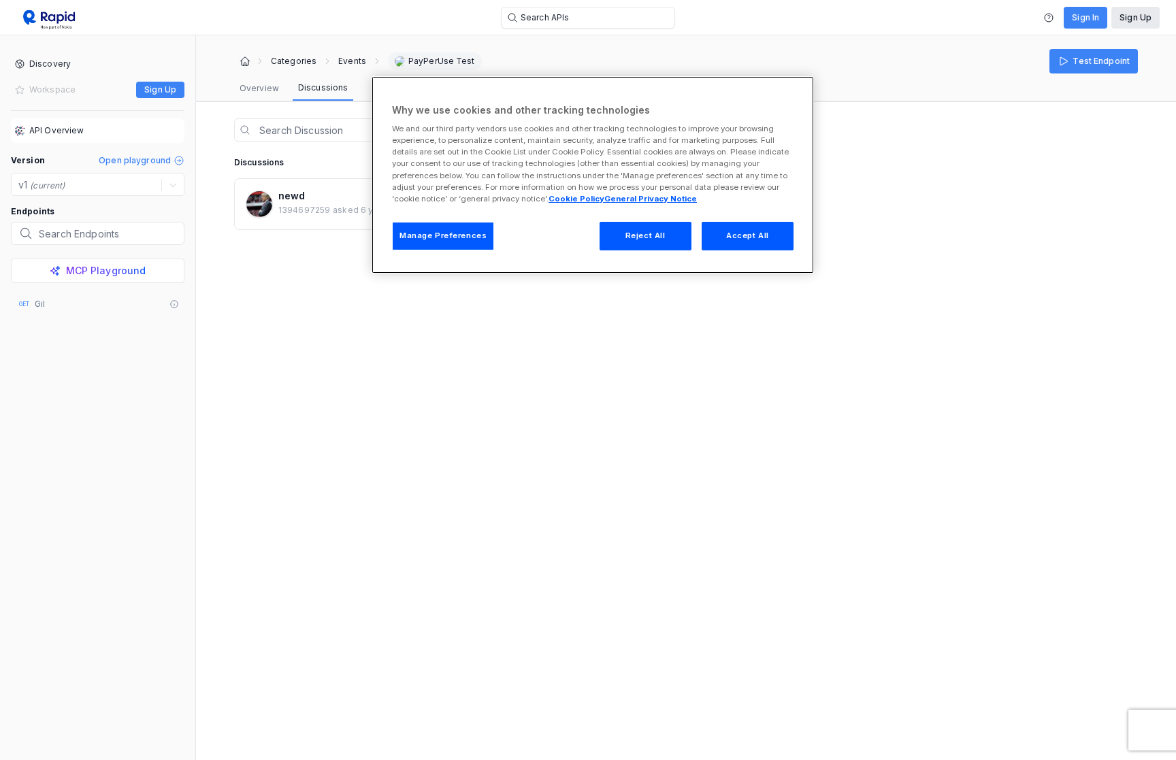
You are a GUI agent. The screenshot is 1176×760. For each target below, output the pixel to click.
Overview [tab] (259, 88)
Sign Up (1136, 17)
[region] (593, 175)
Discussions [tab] (323, 87)
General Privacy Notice (650, 198)
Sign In (1085, 17)
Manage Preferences (443, 235)
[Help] (1049, 18)
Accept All (747, 235)
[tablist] (293, 88)
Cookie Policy (576, 198)
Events (352, 61)
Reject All (645, 235)
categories (293, 61)
